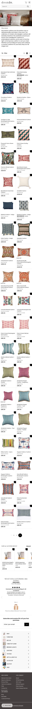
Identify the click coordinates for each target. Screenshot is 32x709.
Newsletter (3, 696)
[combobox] (16, 6)
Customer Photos (5, 698)
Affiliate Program (20, 684)
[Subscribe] (26, 624)
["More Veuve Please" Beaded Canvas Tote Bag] (16, 607)
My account (4, 690)
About (17, 678)
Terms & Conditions (6, 684)
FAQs (2, 686)
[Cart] (26, 2)
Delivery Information (6, 678)
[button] (20, 75)
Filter (5, 53)
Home (2, 18)
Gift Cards (18, 682)
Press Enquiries (19, 686)
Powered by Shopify (17, 705)
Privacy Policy (4, 682)
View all (28, 546)
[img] (16, 582)
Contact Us (4, 688)
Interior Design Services (21, 688)
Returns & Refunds (6, 680)
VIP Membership (20, 680)
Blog (2, 694)
